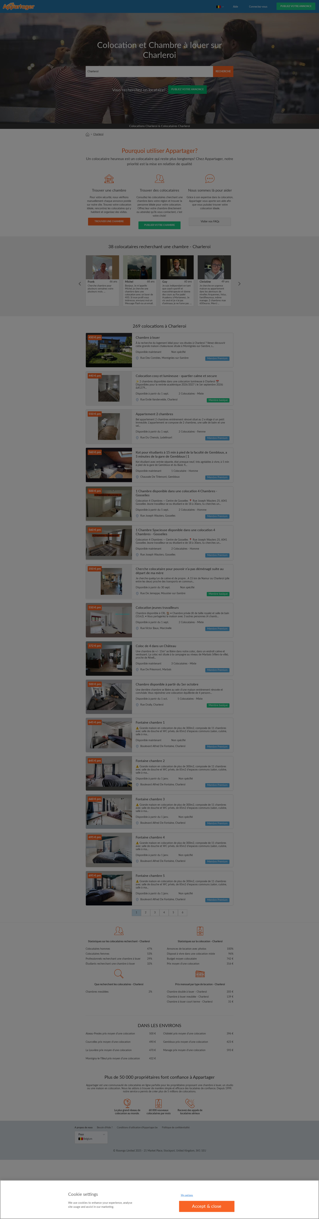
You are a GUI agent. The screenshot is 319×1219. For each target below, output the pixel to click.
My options (187, 1195)
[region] (159, 1199)
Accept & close (206, 1206)
